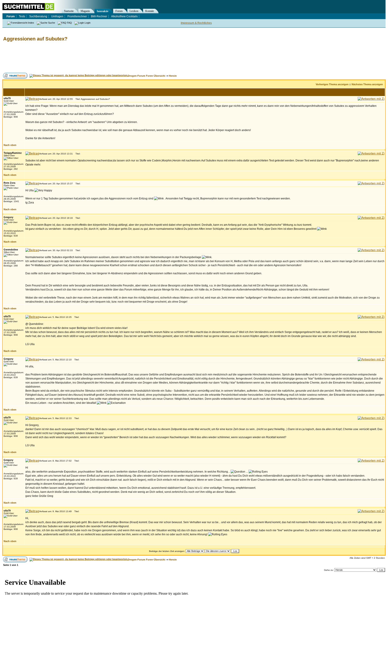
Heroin (173, 75)
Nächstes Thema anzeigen (367, 84)
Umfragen (57, 16)
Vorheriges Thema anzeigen (332, 84)
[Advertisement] (84, 57)
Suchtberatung (38, 16)
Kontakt (149, 11)
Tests (22, 16)
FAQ (69, 22)
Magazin (85, 11)
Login (87, 22)
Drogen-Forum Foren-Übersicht (146, 75)
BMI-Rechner (99, 16)
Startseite (69, 11)
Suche (51, 22)
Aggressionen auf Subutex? (35, 39)
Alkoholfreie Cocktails (124, 16)
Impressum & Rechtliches (196, 23)
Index (31, 22)
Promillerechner (77, 16)
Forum (119, 11)
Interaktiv (102, 11)
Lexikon (134, 11)
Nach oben (10, 145)
